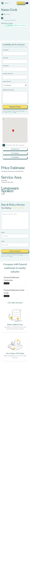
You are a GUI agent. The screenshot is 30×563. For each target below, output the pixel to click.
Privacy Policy (26, 254)
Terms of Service (10, 112)
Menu (6, 3)
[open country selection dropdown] (27, 3)
